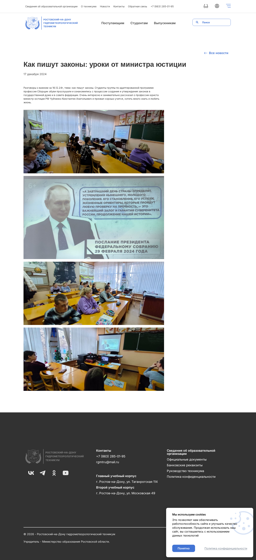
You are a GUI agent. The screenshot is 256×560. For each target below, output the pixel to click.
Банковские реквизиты (185, 465)
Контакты (119, 6)
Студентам (139, 23)
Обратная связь (137, 6)
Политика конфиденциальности (191, 476)
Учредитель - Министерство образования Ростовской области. (67, 541)
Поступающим (112, 23)
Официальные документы (187, 459)
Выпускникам (165, 23)
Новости (105, 6)
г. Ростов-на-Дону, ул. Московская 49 (125, 493)
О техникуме (88, 6)
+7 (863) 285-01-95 (162, 6)
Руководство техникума (185, 471)
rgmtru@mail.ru (107, 462)
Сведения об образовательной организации (51, 6)
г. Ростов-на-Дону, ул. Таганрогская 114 (127, 482)
